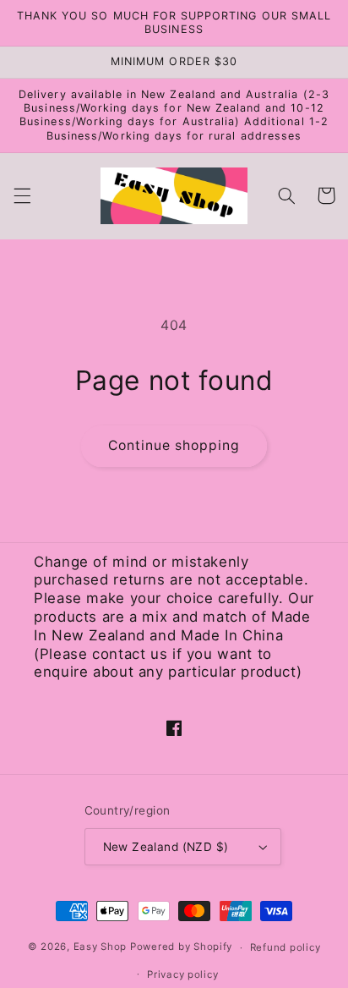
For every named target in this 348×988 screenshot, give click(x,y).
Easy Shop (100, 947)
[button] (22, 195)
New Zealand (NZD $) (166, 847)
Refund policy (285, 947)
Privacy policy (182, 974)
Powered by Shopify (181, 947)
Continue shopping (174, 445)
